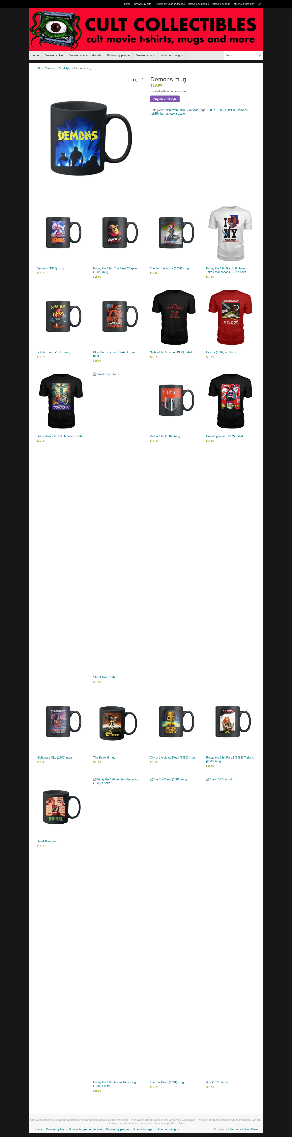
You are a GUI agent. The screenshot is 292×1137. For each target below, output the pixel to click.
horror (164, 113)
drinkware (172, 110)
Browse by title (142, 3)
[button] (135, 80)
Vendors (50, 68)
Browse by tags (221, 3)
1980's (211, 110)
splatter (181, 113)
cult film (230, 110)
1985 (220, 110)
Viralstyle (65, 68)
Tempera (235, 1129)
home (127, 3)
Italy (172, 113)
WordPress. (252, 1129)
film (182, 110)
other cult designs (244, 3)
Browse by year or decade (170, 3)
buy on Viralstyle (165, 99)
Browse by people (198, 3)
